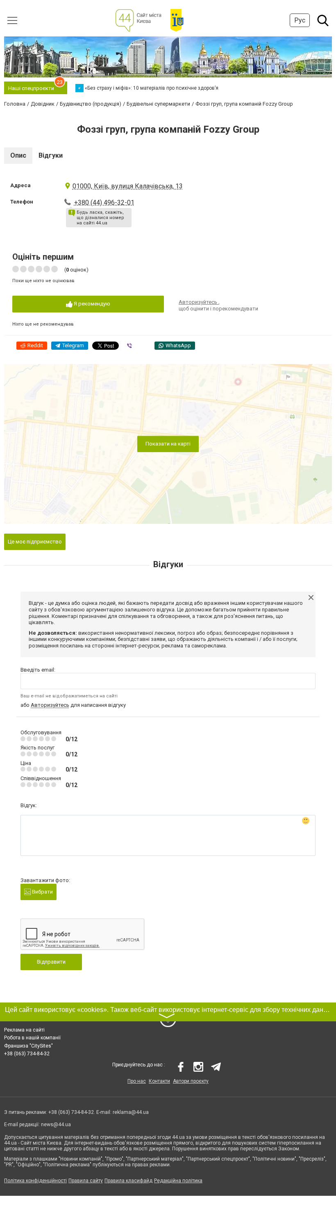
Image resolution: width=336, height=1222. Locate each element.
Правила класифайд (128, 1181)
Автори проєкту (191, 1081)
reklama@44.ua (131, 1112)
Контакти (159, 1081)
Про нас (136, 1081)
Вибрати (42, 892)
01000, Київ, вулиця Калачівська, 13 (128, 186)
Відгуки (51, 155)
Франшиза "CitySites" (28, 1046)
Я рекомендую (91, 304)
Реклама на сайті (24, 1030)
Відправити (51, 962)
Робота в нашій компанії (32, 1038)
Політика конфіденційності (35, 1181)
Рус (299, 20)
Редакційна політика (178, 1181)
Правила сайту (85, 1181)
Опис (18, 155)
